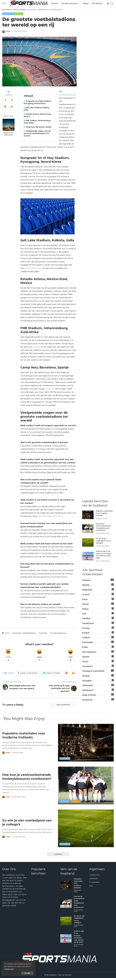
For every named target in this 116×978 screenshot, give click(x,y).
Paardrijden (87, 642)
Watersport (87, 685)
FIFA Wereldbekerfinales (50, 516)
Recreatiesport (89, 652)
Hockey (85, 628)
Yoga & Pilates (89, 695)
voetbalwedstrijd (67, 95)
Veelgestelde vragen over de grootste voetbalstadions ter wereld (37, 133)
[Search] (112, 3)
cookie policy (9, 969)
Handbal (86, 618)
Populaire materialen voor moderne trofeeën (104, 513)
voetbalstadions (58, 633)
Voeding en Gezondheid (93, 671)
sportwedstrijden (33, 268)
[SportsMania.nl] (28, 3)
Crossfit (86, 594)
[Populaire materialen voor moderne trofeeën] (88, 515)
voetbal (37, 347)
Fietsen (85, 604)
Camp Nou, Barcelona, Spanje (38, 127)
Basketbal (87, 590)
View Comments (63, 705)
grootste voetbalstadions (24, 633)
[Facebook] (5, 100)
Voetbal (18, 14)
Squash (85, 657)
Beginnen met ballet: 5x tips (8, 134)
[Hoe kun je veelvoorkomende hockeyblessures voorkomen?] (88, 528)
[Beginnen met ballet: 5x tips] (8, 125)
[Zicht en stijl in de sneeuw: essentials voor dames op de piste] (88, 556)
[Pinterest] (5, 106)
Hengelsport (88, 623)
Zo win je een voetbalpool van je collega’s (103, 541)
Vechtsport (87, 666)
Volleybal (87, 681)
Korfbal (85, 633)
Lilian (8, 31)
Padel (85, 647)
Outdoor (86, 638)
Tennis (85, 661)
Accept (27, 973)
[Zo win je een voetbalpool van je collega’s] (88, 542)
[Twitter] (11, 100)
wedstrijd (49, 389)
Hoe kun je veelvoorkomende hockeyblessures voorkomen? (26, 777)
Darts (84, 599)
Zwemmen (87, 700)
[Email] (11, 106)
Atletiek (85, 585)
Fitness (85, 609)
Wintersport (87, 690)
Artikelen (8, 14)
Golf (84, 614)
